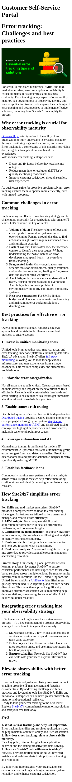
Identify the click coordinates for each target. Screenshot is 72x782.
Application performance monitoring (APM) (32, 422)
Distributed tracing (13, 417)
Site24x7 (17, 706)
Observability (10, 136)
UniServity (38, 580)
